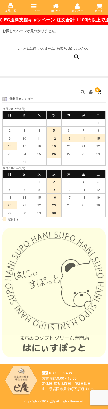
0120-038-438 (60, 372)
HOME (55, 10)
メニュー (34, 10)
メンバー (77, 10)
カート (98, 10)
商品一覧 (11, 10)
